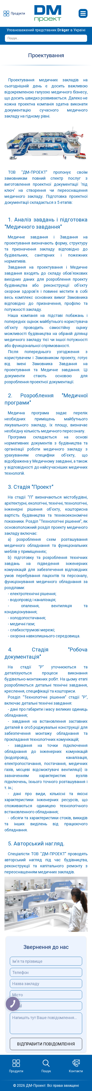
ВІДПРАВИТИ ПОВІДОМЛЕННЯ (46, 1044)
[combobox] (46, 38)
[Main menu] (83, 13)
